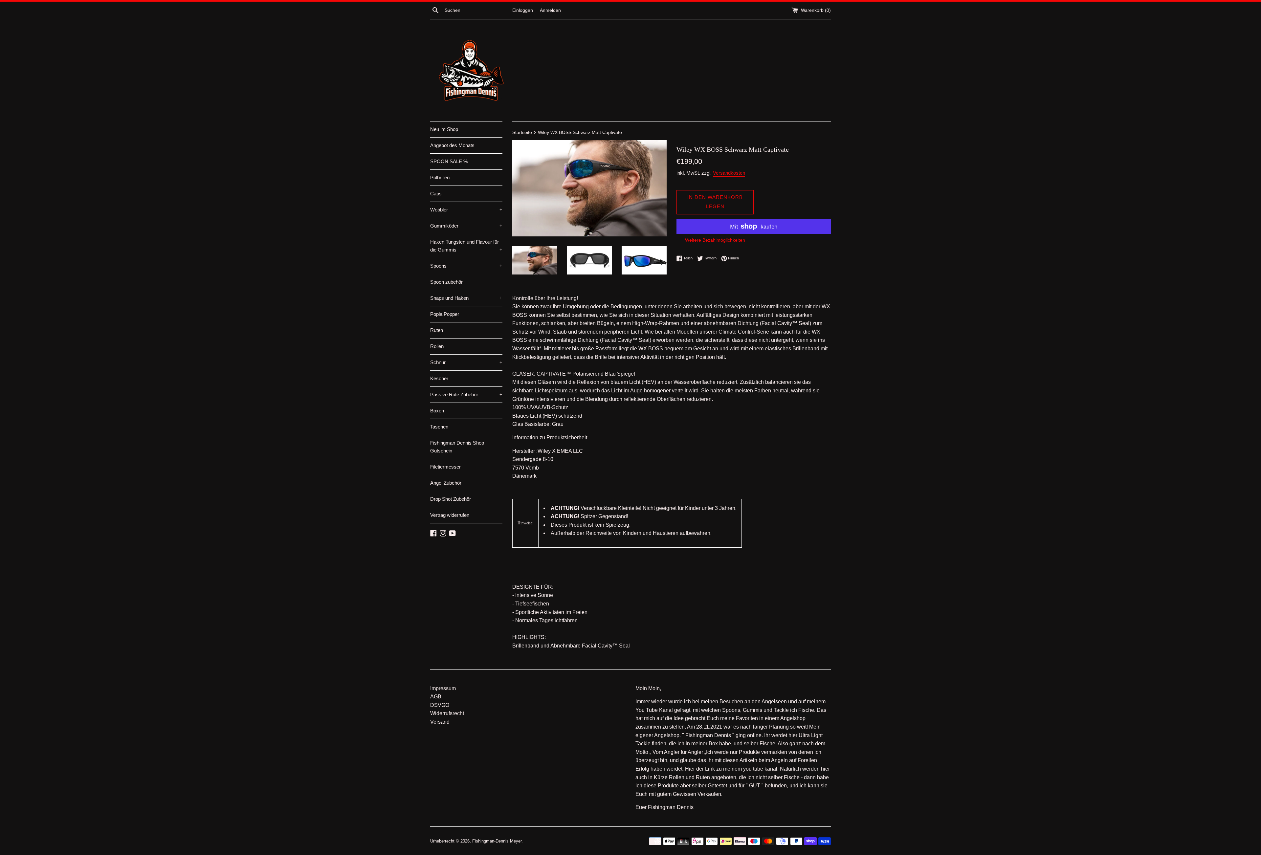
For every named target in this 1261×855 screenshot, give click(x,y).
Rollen (437, 346)
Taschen (439, 426)
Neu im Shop (444, 129)
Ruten (436, 330)
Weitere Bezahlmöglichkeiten (715, 240)
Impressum (443, 688)
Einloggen (522, 10)
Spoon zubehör (446, 282)
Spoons (466, 266)
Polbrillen (440, 177)
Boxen (437, 410)
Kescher (439, 378)
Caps (436, 193)
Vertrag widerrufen (449, 515)
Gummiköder (466, 226)
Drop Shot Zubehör (450, 499)
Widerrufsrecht (447, 713)
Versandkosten (729, 173)
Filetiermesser (445, 467)
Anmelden (550, 10)
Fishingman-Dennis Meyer (496, 841)
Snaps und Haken (466, 298)
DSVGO (439, 705)
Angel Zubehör (445, 483)
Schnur (466, 362)
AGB (435, 696)
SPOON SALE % (449, 161)
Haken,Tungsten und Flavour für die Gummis (466, 245)
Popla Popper (444, 314)
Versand (440, 722)
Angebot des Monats (452, 145)
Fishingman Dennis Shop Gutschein (457, 446)
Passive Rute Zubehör (466, 394)
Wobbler (466, 209)
